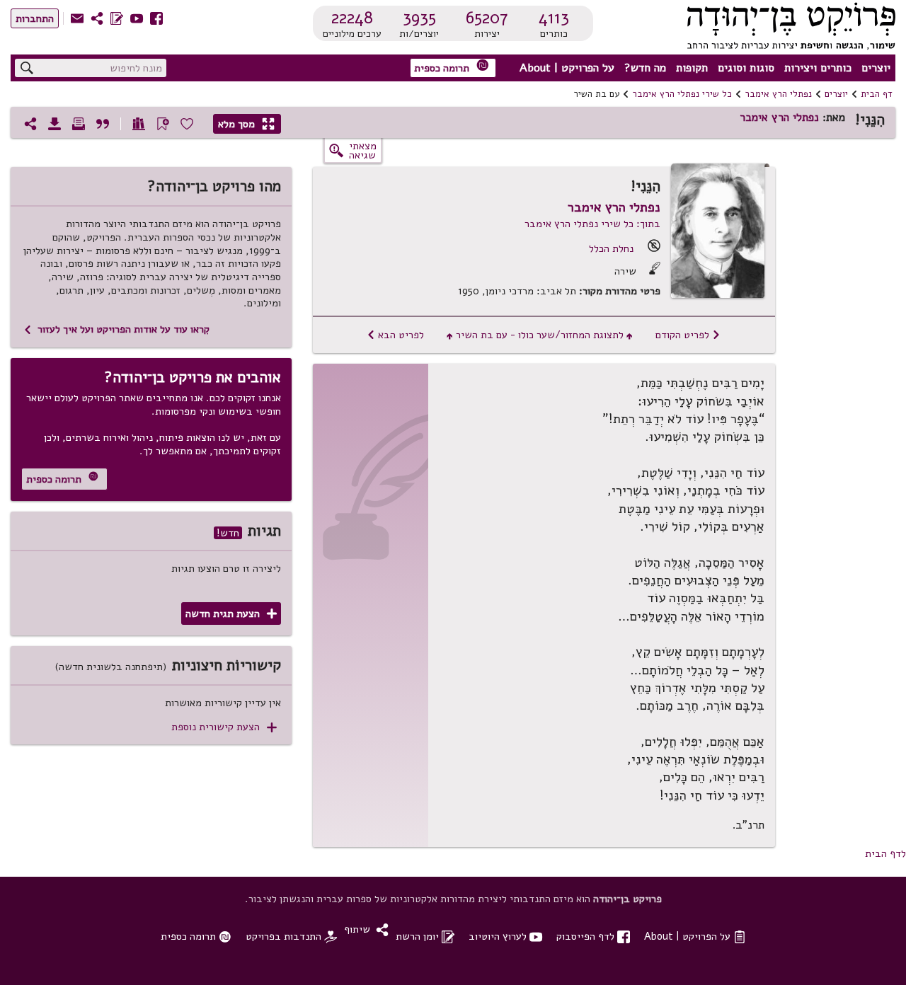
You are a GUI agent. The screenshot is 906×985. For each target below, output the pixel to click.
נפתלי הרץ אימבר (778, 94)
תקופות (692, 68)
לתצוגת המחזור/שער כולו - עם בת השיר (540, 335)
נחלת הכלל (611, 248)
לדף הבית (885, 853)
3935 (419, 17)
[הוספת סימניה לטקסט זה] (163, 124)
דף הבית (877, 94)
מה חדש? (645, 68)
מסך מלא (246, 124)
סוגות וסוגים (746, 68)
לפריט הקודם (688, 335)
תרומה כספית (451, 67)
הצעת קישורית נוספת (224, 727)
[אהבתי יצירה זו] (187, 124)
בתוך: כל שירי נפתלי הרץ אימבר (592, 224)
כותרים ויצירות (817, 68)
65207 (487, 17)
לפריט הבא (395, 335)
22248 (352, 17)
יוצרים (875, 68)
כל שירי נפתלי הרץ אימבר (682, 94)
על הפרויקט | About (567, 68)
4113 (554, 17)
